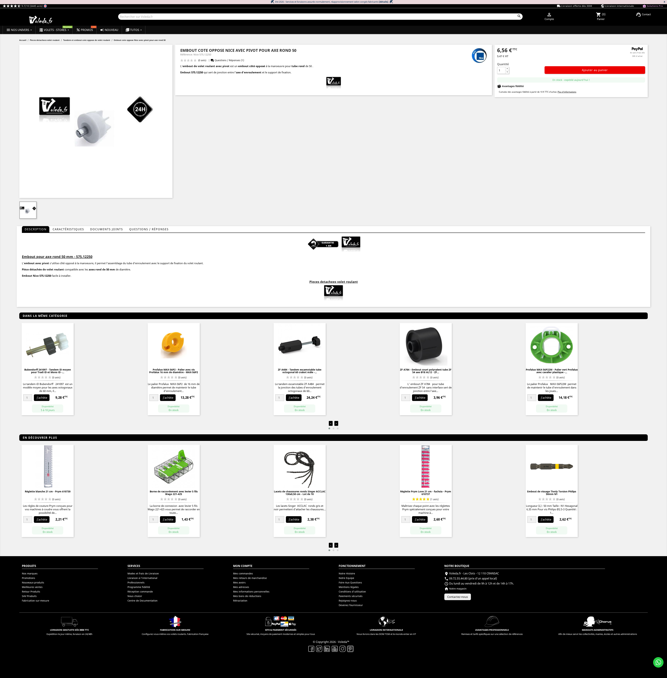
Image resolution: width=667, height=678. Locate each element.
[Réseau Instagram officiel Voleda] (342, 648)
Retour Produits (31, 591)
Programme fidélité (138, 587)
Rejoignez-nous (348, 600)
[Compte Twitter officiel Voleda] (319, 648)
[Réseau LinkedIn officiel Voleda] (327, 648)
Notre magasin (455, 588)
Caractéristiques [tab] (68, 229)
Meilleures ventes (32, 587)
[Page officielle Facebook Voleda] (311, 648)
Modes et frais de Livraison (143, 573)
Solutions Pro (653, 6)
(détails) (383, 1)
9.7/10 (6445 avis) (23, 5)
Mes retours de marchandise (250, 578)
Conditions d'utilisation (352, 591)
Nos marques (30, 573)
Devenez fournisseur (351, 605)
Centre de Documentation (142, 600)
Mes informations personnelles (251, 591)
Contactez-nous (457, 597)
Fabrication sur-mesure (35, 600)
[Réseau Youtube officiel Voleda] (334, 648)
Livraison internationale (617, 6)
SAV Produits (29, 596)
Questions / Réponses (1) (227, 60)
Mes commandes (243, 573)
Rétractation (240, 600)
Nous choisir (134, 596)
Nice (36, 275)
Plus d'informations (567, 91)
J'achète (42, 398)
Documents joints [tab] (106, 229)
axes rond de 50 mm (102, 269)
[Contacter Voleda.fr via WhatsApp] (658, 662)
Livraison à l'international (142, 578)
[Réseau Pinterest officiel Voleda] (350, 648)
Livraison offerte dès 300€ (574, 6)
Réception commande (140, 591)
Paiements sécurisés (351, 596)
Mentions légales (349, 587)
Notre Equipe (346, 578)
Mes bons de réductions (247, 596)
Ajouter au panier (595, 70)
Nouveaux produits (33, 582)
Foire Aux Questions (350, 582)
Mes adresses (241, 587)
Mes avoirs (239, 582)
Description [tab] (36, 229)
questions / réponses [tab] (149, 229)
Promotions (28, 578)
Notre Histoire (347, 573)
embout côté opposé (251, 66)
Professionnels (136, 582)
